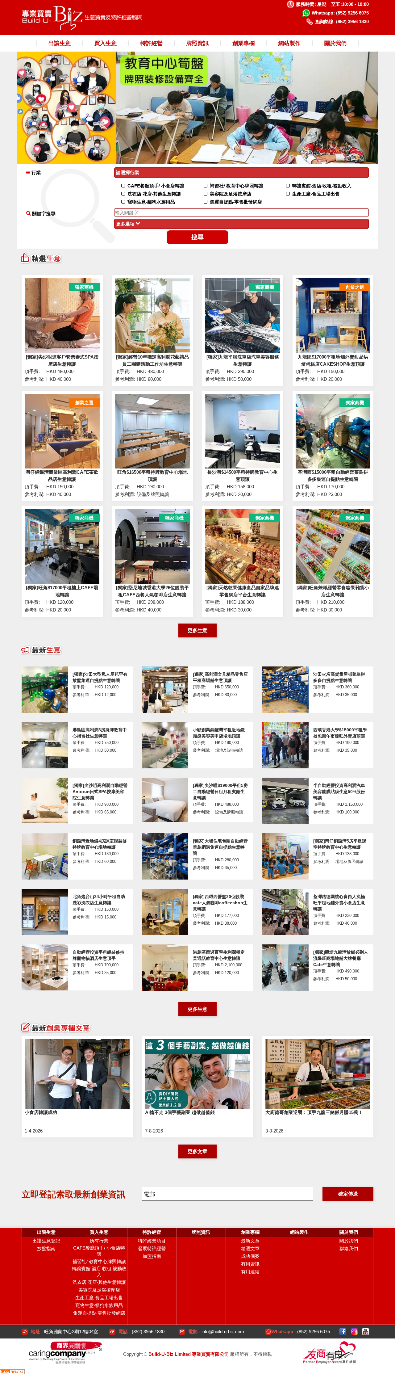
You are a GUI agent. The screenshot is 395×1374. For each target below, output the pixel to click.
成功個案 (250, 1256)
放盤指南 (46, 1248)
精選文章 (250, 1248)
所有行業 (99, 1240)
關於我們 (348, 1240)
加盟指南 (152, 1256)
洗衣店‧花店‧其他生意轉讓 (99, 1282)
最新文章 (250, 1240)
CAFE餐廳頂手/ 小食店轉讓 (99, 1251)
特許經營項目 (152, 1240)
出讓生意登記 (46, 1240)
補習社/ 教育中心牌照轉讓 (99, 1261)
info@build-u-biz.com (223, 1331)
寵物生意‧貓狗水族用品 (99, 1305)
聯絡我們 (348, 1248)
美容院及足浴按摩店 (99, 1289)
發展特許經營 (152, 1248)
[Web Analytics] (12, 1371)
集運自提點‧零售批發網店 (99, 1313)
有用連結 (250, 1271)
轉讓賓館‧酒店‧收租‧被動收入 (99, 1271)
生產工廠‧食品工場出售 (99, 1297)
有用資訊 (250, 1264)
